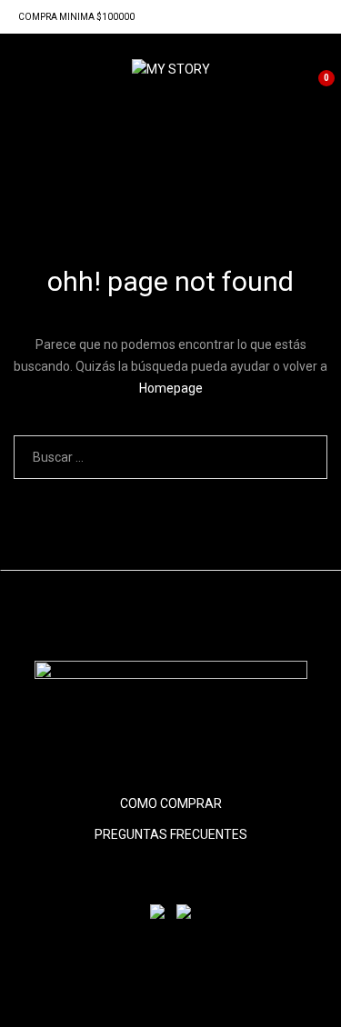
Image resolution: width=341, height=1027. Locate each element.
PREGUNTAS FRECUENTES (171, 834)
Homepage (171, 388)
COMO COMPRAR (171, 803)
